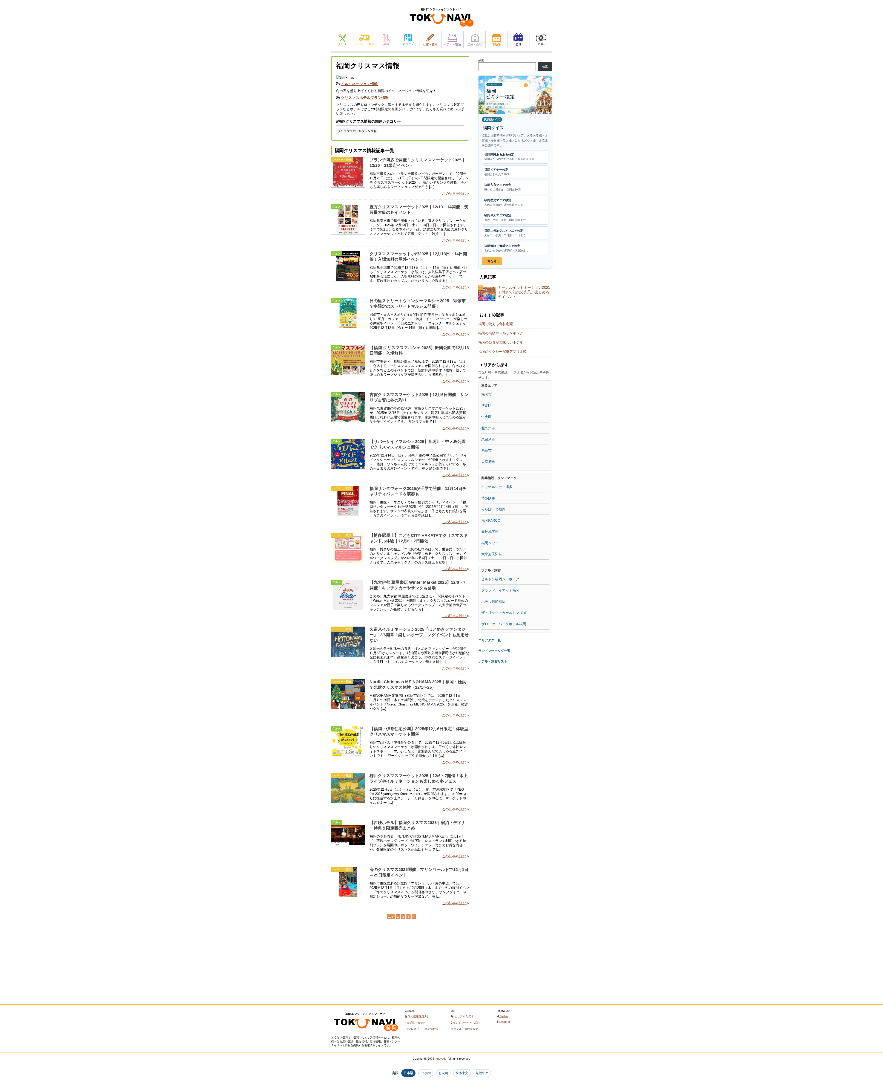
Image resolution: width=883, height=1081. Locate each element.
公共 (519, 39)
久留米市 (488, 439)
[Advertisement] (365, 970)
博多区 (486, 406)
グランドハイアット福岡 (500, 590)
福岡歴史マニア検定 (503, 202)
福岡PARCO (490, 520)
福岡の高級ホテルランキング (500, 333)
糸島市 (486, 450)
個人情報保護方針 (418, 1016)
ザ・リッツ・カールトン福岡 (503, 613)
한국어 (443, 1073)
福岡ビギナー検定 (497, 172)
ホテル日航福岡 (493, 602)
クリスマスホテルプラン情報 (365, 98)
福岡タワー (490, 543)
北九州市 (488, 428)
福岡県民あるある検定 (509, 157)
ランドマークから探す (466, 1022)
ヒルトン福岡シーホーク (500, 579)
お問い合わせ (416, 1022)
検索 (481, 60)
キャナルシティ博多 (496, 487)
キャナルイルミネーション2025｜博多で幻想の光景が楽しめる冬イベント (524, 292)
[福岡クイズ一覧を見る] (515, 95)
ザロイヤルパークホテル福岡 (503, 624)
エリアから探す (464, 1016)
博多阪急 (488, 498)
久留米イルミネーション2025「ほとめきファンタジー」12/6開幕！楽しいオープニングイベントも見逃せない (419, 635)
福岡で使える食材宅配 (495, 324)
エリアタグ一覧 (489, 640)
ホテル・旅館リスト (492, 661)
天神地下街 (490, 532)
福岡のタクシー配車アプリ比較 (502, 351)
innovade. (441, 1058)
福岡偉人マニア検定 (505, 218)
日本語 (408, 1073)
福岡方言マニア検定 (502, 187)
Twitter (503, 1016)
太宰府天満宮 (491, 554)
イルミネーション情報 (359, 84)
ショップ (408, 39)
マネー (541, 39)
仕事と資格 (430, 39)
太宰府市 (488, 462)
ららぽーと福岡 (493, 509)
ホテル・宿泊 (452, 39)
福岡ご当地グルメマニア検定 (505, 233)
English (426, 1073)
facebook (504, 1021)
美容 (386, 39)
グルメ (342, 39)
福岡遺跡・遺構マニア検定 (506, 248)
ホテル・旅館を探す (465, 1029)
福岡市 (486, 394)
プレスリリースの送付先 (423, 1029)
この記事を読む (454, 193)
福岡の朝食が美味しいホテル (500, 342)
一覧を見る (492, 261)
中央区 (486, 417)
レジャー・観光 (364, 39)
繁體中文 (482, 1073)
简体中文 (462, 1073)
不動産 (496, 39)
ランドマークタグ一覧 (494, 651)
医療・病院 (474, 39)
